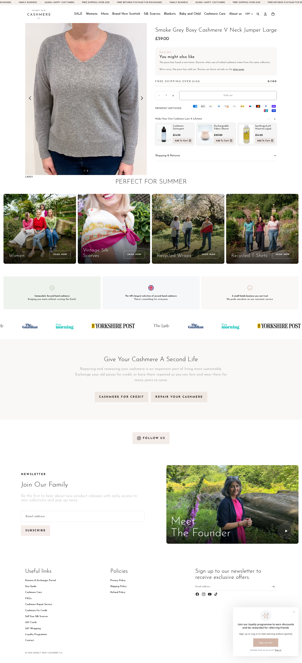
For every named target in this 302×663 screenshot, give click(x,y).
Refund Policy (117, 592)
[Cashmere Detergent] (164, 134)
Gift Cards (31, 622)
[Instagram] (204, 594)
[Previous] (269, 119)
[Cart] (273, 14)
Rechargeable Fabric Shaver (221, 127)
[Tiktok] (216, 594)
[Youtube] (210, 594)
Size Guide (30, 586)
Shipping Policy (118, 586)
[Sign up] (273, 586)
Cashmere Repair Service (38, 604)
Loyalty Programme (36, 634)
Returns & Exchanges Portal (40, 580)
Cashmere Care (33, 592)
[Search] (258, 14)
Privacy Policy (117, 580)
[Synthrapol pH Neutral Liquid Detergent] (246, 134)
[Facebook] (197, 594)
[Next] (275, 119)
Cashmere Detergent (178, 127)
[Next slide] (143, 99)
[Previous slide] (29, 99)
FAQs (28, 598)
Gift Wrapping (33, 628)
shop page (238, 69)
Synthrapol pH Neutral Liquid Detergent (263, 127)
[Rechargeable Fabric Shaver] (205, 134)
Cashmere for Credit (36, 610)
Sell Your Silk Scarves (36, 616)
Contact (29, 640)
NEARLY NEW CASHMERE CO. (48, 653)
